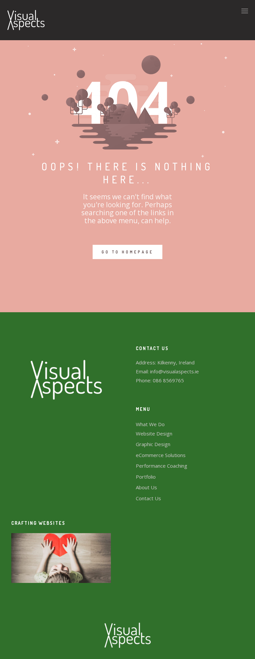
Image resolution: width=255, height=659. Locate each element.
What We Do (150, 424)
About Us (146, 487)
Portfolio (146, 476)
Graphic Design (153, 444)
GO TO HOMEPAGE (127, 251)
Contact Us (148, 498)
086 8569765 (168, 380)
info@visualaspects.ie (174, 371)
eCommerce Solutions (161, 455)
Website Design (154, 433)
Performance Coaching (161, 465)
